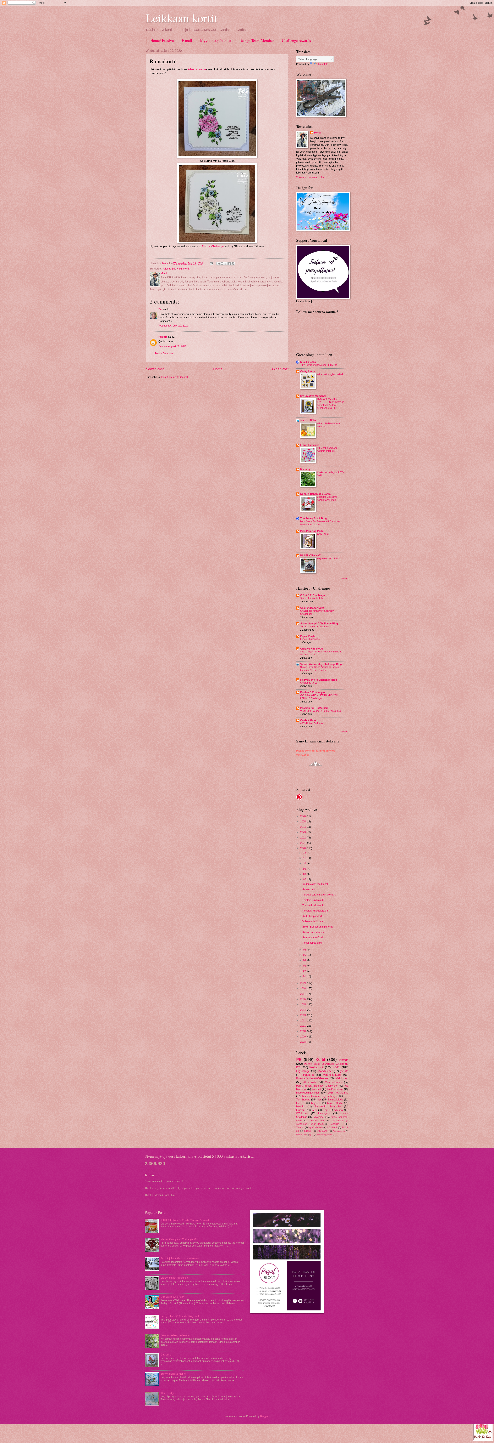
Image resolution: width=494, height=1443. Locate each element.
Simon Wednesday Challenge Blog (321, 664)
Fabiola (162, 336)
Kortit (320, 1059)
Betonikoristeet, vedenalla (175, 1335)
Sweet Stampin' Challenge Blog (319, 623)
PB (299, 1059)
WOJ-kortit (302, 1113)
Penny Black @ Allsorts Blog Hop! (180, 1316)
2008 (303, 1041)
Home (217, 369)
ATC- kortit (310, 1082)
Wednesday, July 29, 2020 (173, 325)
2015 (303, 1004)
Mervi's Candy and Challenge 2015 (180, 1239)
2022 (303, 837)
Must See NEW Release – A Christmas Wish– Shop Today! (320, 523)
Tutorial (300, 1127)
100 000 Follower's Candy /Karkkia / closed (185, 1220)
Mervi (317, 132)
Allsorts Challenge (213, 246)
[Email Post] (211, 263)
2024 (303, 827)
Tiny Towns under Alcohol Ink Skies (318, 365)
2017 (303, 993)
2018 (303, 988)
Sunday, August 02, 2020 (172, 346)
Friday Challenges (310, 639)
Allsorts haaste (197, 69)
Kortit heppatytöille (312, 916)
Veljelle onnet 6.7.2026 (329, 558)
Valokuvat (342, 1078)
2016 (303, 999)
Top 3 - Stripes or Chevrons (314, 626)
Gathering (166, 1354)
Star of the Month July (311, 598)
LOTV (336, 1067)
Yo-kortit (316, 1089)
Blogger (264, 1416)
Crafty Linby (307, 371)
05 (305, 954)
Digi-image (303, 1071)
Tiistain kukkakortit (313, 905)
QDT (311, 1134)
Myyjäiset (319, 1117)
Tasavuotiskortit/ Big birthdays (319, 1096)
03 (305, 965)
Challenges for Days (312, 607)
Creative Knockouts (311, 648)
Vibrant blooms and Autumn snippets (327, 449)
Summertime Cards (313, 937)
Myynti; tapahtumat (215, 40)
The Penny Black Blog (313, 518)
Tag (325, 1110)
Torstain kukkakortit (313, 900)
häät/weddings (335, 1089)
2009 (303, 1036)
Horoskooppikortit (324, 1134)
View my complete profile (310, 177)
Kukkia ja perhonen (313, 932)
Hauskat (308, 1074)
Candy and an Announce (174, 1277)
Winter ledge (167, 1393)
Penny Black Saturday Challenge (316, 1085)
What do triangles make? (330, 374)
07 (305, 879)
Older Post (280, 369)
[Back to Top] (483, 1430)
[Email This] (218, 263)
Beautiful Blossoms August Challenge (327, 498)
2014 (303, 1009)
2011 (303, 1025)
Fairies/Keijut (317, 1120)
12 (305, 852)
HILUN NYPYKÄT (310, 555)
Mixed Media (335, 1103)
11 (305, 858)
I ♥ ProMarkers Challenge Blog (318, 679)
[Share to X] (226, 263)
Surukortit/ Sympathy (328, 1106)
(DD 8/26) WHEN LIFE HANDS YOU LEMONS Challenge (319, 697)
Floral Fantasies (309, 445)
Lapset (300, 1103)
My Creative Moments (313, 396)
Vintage (343, 1059)
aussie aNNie (308, 420)
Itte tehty (305, 469)
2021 (303, 843)
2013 (303, 1015)
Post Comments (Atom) (174, 377)
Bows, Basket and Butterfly (317, 926)
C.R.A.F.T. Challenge (312, 595)
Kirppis (307, 1131)
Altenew (338, 1110)
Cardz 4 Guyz (308, 720)
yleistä (344, 1071)
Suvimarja (322, 1131)
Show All (344, 578)
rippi (319, 1099)
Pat (160, 309)
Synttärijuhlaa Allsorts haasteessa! (180, 1258)
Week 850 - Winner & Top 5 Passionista (321, 711)
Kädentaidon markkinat (315, 884)
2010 (303, 1031)
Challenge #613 (308, 682)
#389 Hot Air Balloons (311, 723)
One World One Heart (172, 1296)
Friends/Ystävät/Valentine (312, 1078)
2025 (303, 821)
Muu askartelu (333, 1082)
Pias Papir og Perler (312, 531)
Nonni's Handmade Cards (315, 493)
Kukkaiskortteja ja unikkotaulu (319, 894)
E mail (187, 40)
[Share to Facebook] (229, 263)
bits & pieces (308, 362)
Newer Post (155, 369)
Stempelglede (335, 1099)
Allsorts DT (169, 268)
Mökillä (300, 1106)
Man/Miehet (325, 1071)
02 (305, 970)
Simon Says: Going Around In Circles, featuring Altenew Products (319, 669)
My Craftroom (315, 1127)
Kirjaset (315, 1103)
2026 (303, 816)
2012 (303, 1020)
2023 (303, 832)
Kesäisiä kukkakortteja (315, 910)
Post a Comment (164, 353)
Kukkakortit (183, 268)
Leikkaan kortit (181, 18)
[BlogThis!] (222, 263)
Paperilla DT (337, 1124)
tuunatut (300, 1110)
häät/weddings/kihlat (307, 1092)
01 (305, 976)
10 (305, 863)
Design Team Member (256, 40)
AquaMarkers (339, 1131)
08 (305, 874)
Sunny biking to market (173, 1373)
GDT (314, 1110)
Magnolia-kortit (332, 1074)
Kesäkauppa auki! (312, 942)
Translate (323, 64)
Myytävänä (301, 1134)
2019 (303, 983)
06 (305, 949)
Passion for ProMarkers (314, 708)
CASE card (323, 534)
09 (305, 868)
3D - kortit (332, 1127)
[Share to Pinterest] (233, 263)
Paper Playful (308, 636)
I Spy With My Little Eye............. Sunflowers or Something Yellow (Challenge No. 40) (330, 404)
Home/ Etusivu (162, 40)
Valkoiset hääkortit (312, 921)
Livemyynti (324, 1113)
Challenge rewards (296, 40)
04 (305, 960)
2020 (303, 848)
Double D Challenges (312, 692)
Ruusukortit (308, 889)
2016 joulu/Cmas (338, 1092)
